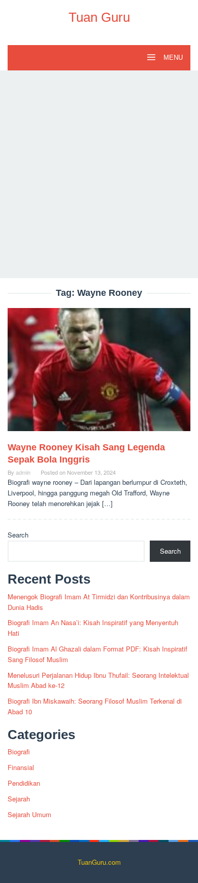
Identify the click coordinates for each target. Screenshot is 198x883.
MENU (172, 57)
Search (18, 535)
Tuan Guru (99, 17)
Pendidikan (24, 783)
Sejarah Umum (29, 814)
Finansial (21, 767)
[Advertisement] (99, 174)
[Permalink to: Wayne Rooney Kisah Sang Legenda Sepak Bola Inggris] (99, 373)
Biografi (19, 751)
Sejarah (19, 798)
